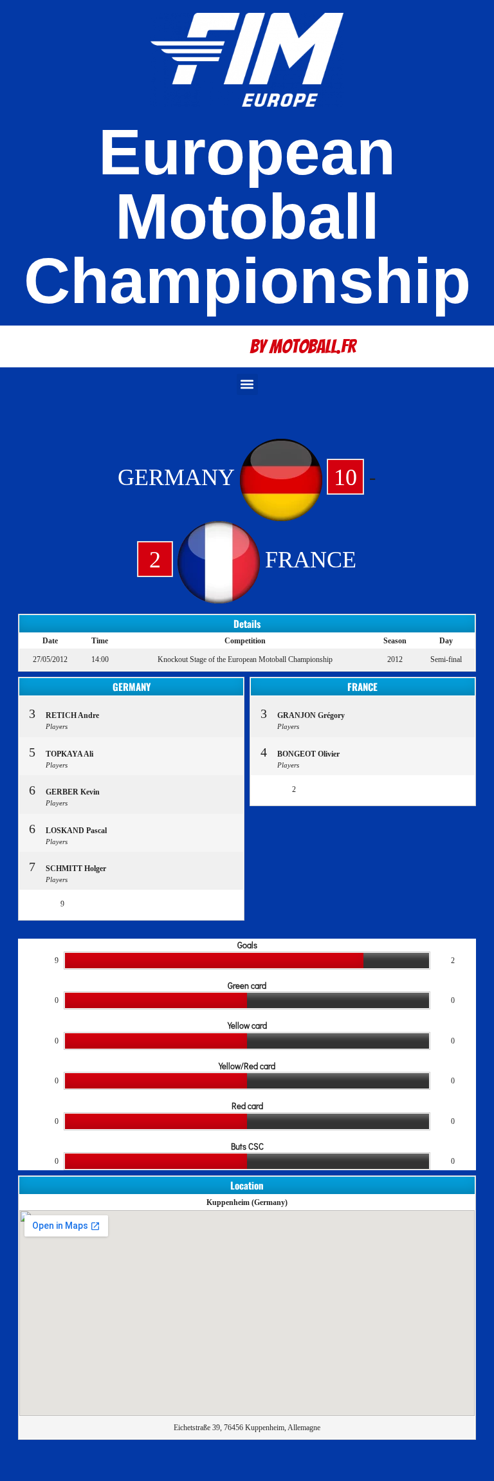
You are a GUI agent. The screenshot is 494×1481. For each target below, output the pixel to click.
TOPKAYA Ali (69, 754)
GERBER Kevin (73, 791)
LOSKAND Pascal (76, 830)
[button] (247, 384)
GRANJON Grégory (311, 715)
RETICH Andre (72, 715)
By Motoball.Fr (303, 346)
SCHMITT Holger (76, 868)
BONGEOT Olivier (308, 754)
